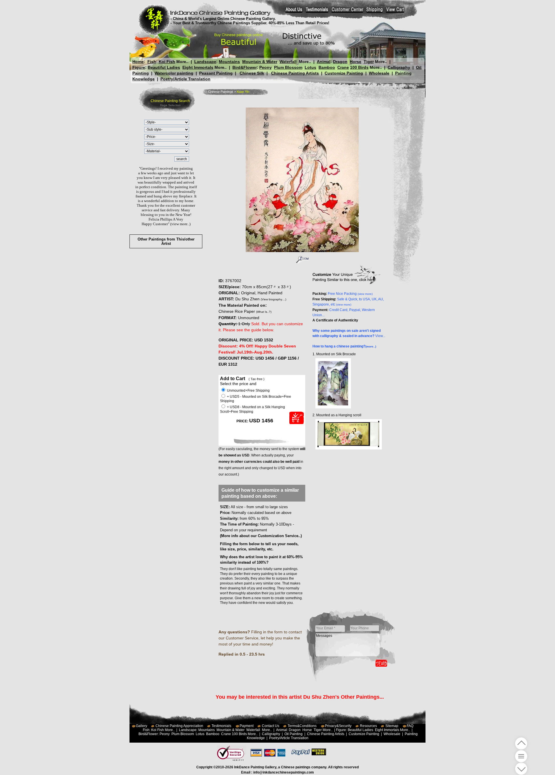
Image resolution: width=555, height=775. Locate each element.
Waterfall (288, 61)
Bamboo (327, 67)
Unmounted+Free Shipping (248, 391)
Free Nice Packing (350, 294)
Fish (151, 61)
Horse (355, 61)
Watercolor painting (174, 73)
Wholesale (379, 73)
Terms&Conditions (302, 726)
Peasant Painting (216, 73)
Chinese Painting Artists (295, 73)
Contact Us (270, 726)
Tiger (369, 61)
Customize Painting (344, 73)
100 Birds (359, 67)
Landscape (205, 61)
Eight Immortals (197, 67)
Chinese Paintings (220, 91)
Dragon (340, 61)
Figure (138, 67)
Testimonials (221, 726)
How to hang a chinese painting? (344, 346)
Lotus (310, 67)
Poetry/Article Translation (185, 79)
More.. (182, 61)
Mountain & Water (259, 61)
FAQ (410, 726)
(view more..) (180, 224)
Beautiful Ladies (164, 67)
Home (138, 61)
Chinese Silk (252, 73)
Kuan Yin (243, 91)
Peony (265, 67)
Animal (323, 61)
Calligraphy (399, 67)
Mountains (229, 61)
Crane (343, 67)
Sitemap (391, 726)
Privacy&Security (338, 726)
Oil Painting (293, 734)
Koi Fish (167, 61)
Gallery (141, 726)
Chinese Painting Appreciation (179, 726)
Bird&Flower (244, 67)
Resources (368, 726)
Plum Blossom (288, 67)
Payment (247, 726)
